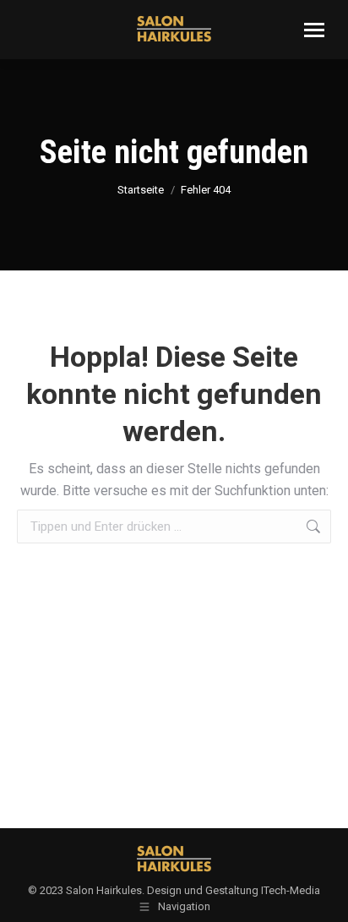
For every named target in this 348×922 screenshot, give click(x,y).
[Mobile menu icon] (314, 30)
